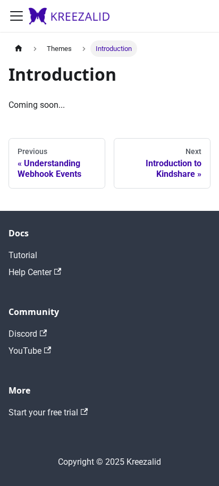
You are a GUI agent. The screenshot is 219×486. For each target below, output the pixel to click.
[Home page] (19, 48)
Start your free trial (43, 412)
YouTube (25, 351)
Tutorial (23, 255)
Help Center (30, 272)
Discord (23, 334)
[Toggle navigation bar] (16, 16)
